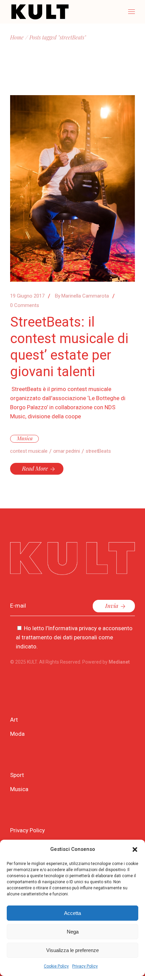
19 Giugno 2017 (27, 296)
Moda (17, 733)
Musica (25, 438)
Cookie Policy (56, 966)
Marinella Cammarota (82, 296)
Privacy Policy (85, 966)
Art (14, 719)
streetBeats (98, 451)
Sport (17, 775)
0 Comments (24, 305)
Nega (73, 932)
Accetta (72, 913)
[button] (135, 849)
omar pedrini (66, 451)
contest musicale (28, 451)
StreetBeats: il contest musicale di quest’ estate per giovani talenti (69, 347)
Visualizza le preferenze (72, 950)
